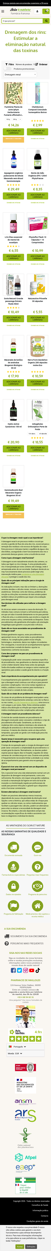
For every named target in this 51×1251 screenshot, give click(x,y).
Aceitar (20, 1246)
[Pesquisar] (46, 21)
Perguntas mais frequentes (37, 875)
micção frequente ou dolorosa (25, 702)
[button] (3, 11)
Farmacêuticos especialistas (13, 875)
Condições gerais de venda (37, 1221)
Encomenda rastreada (13, 855)
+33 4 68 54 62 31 (25, 997)
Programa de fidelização (13, 914)
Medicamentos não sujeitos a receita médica (37, 915)
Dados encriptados (13, 894)
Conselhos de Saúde (40, 1205)
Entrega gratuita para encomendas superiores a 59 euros (25, 3)
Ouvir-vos (37, 855)
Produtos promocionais (24, 68)
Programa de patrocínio (37, 894)
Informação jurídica (40, 1210)
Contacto (44, 1216)
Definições (31, 1246)
